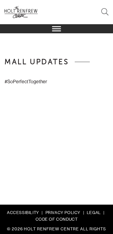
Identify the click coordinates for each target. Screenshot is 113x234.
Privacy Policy (63, 212)
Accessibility (23, 212)
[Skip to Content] (56, 16)
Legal (94, 212)
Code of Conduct (57, 219)
